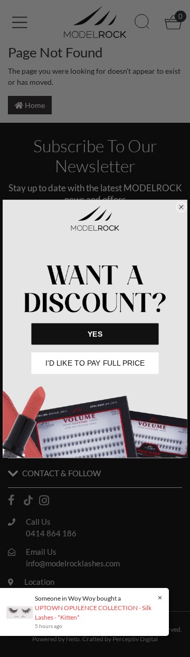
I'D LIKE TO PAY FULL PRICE (95, 362)
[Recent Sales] (22, 611)
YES (95, 333)
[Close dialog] (181, 206)
